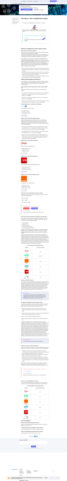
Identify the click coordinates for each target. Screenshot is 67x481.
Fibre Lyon (20, 471)
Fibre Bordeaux (29, 471)
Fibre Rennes (36, 471)
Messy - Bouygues (25, 116)
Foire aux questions (15, 23)
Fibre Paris (20, 470)
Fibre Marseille (21, 472)
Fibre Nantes (35, 470)
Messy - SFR (24, 172)
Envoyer (33, 446)
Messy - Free (24, 154)
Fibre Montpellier (29, 472)
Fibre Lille (28, 470)
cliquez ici (42, 448)
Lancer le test (27, 9)
